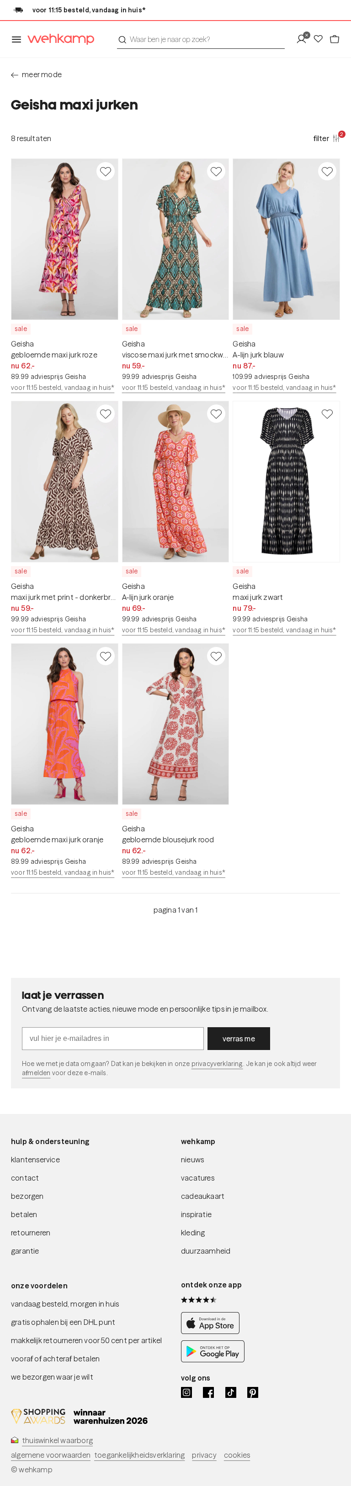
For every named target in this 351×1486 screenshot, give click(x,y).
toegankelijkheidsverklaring (139, 1455)
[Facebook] (208, 1392)
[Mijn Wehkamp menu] (304, 39)
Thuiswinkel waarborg (57, 1440)
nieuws (192, 1159)
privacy (204, 1455)
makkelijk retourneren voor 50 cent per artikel (86, 1340)
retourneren (30, 1232)
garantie (25, 1250)
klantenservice (35, 1159)
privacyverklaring (217, 1064)
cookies (237, 1455)
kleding (193, 1232)
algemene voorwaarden (50, 1455)
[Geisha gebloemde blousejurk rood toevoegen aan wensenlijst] (216, 656)
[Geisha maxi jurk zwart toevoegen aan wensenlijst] (327, 413)
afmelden (36, 1073)
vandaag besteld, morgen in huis (65, 1303)
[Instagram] (186, 1392)
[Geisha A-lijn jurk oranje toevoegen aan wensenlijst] (216, 413)
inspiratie (196, 1214)
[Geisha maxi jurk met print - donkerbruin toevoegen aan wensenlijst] (105, 413)
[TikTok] (230, 1392)
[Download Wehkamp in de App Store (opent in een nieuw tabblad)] (213, 1331)
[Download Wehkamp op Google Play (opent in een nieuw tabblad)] (213, 1359)
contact (25, 1177)
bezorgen (27, 1196)
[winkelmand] (334, 39)
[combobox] (201, 39)
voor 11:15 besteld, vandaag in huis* (62, 387)
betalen (24, 1214)
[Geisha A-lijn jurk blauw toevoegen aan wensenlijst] (327, 171)
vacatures (197, 1177)
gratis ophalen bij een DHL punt (63, 1322)
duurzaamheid (205, 1250)
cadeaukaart (202, 1196)
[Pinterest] (252, 1392)
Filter (327, 138)
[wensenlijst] (321, 39)
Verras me (239, 1038)
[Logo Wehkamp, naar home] (58, 39)
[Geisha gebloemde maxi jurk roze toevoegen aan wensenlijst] (105, 171)
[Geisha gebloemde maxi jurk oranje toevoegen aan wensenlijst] (105, 656)
